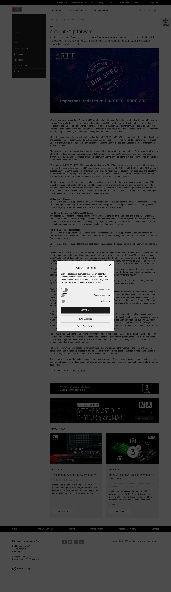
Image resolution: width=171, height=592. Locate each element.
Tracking (103, 301)
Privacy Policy (81, 326)
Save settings (85, 319)
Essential (103, 289)
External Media (100, 295)
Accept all (85, 310)
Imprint (92, 326)
